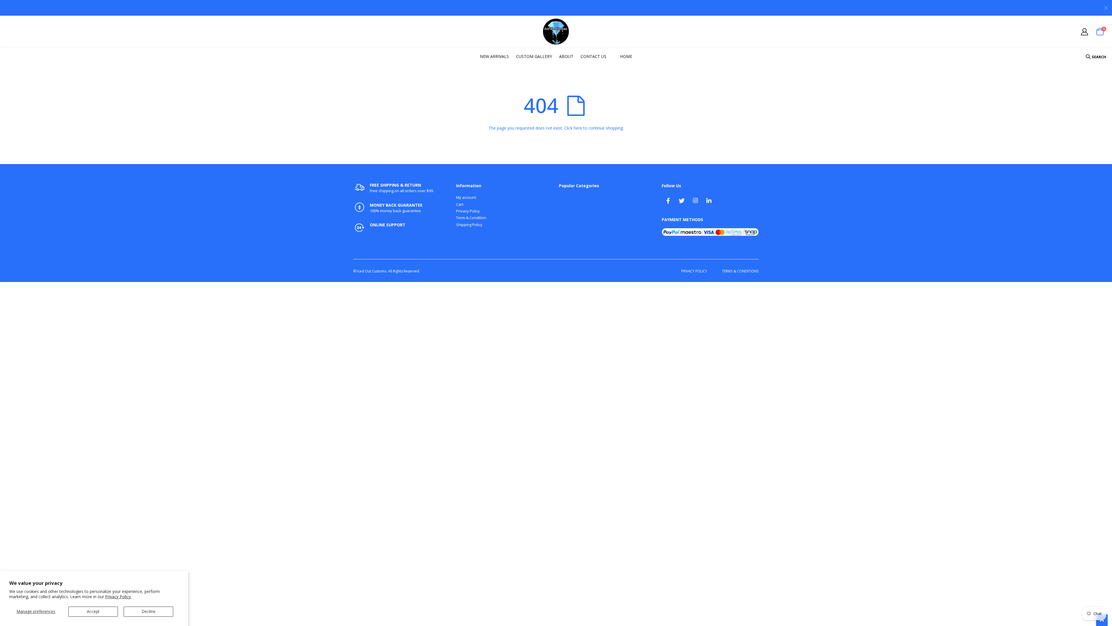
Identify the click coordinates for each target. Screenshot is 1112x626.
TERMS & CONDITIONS (740, 271)
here (578, 128)
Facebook (668, 200)
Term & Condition (471, 217)
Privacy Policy (468, 211)
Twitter (681, 200)
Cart (459, 204)
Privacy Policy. (118, 596)
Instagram (695, 200)
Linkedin (709, 200)
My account (466, 197)
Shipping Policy (469, 224)
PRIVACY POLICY (694, 271)
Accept (93, 611)
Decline (149, 611)
